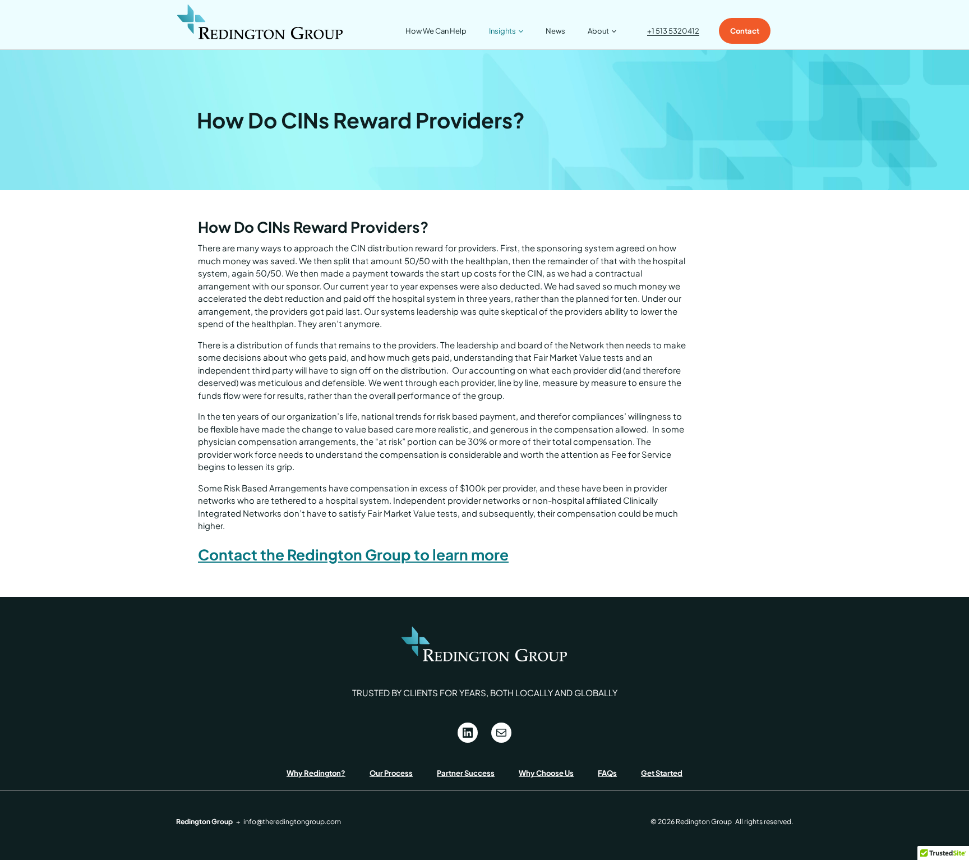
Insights (502, 30)
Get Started (661, 773)
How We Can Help (436, 30)
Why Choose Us (546, 773)
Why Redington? (316, 773)
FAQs (607, 773)
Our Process (391, 773)
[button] (519, 30)
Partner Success (466, 773)
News (555, 30)
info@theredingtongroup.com (292, 821)
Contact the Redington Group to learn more (353, 554)
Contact (744, 30)
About (598, 30)
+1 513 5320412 (673, 30)
